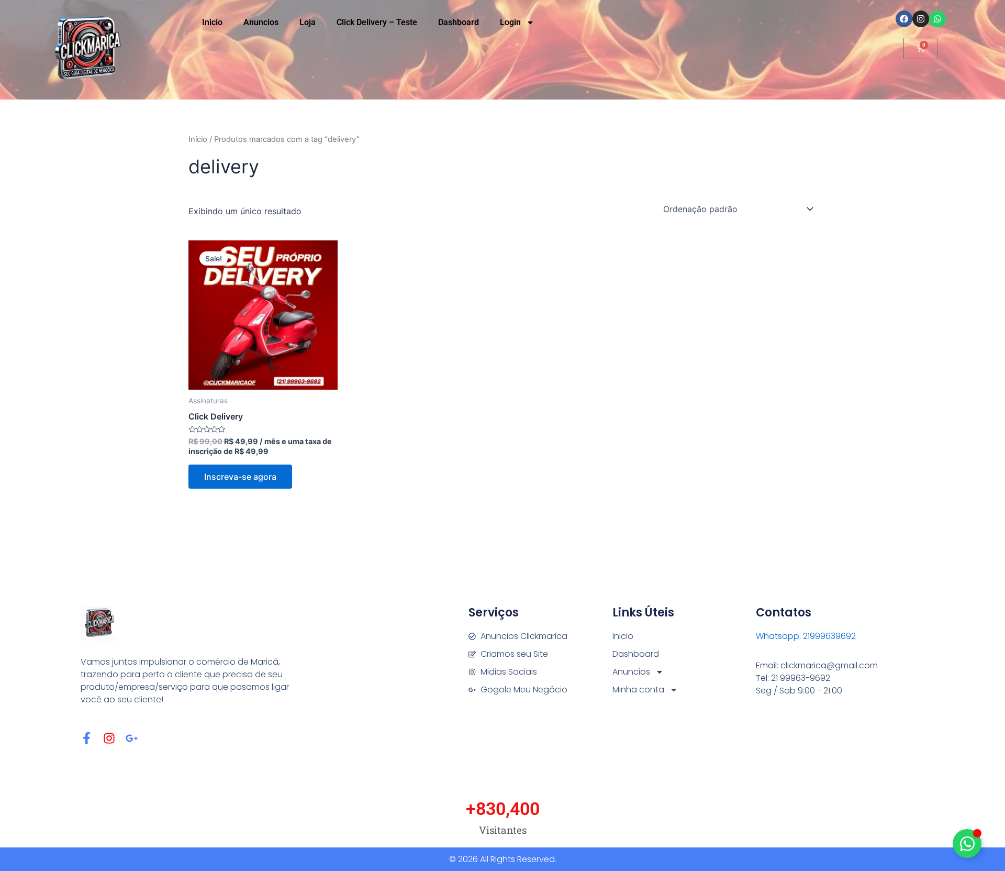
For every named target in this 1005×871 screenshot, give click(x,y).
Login (510, 22)
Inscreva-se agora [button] (240, 476)
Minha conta (638, 689)
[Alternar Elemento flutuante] (967, 843)
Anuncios (260, 22)
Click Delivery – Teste (377, 22)
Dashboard (458, 22)
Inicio (212, 22)
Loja (307, 22)
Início (197, 139)
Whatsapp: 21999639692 (806, 636)
